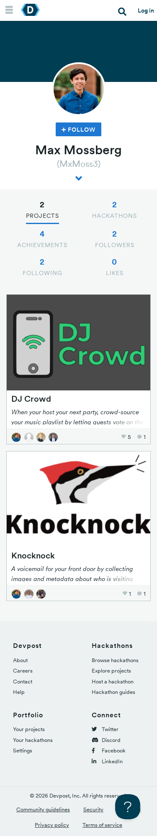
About (20, 660)
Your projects (29, 729)
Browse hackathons (115, 660)
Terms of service (102, 824)
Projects (42, 209)
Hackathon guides (113, 692)
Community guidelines (43, 809)
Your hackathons (33, 740)
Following (42, 267)
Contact (22, 681)
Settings (22, 750)
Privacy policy (52, 824)
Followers (114, 239)
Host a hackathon (113, 681)
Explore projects (111, 670)
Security (93, 809)
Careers (23, 670)
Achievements (42, 239)
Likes (115, 267)
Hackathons (114, 209)
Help (19, 692)
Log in (146, 10)
